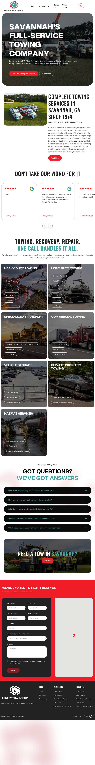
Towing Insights (64, 6)
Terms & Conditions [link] (17, 716)
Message (14, 644)
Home (33, 6)
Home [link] (41, 691)
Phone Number (37, 613)
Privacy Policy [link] (5, 716)
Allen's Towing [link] (58, 695)
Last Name (35, 603)
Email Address (16, 613)
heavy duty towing (62, 144)
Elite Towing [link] (57, 703)
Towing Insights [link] (44, 699)
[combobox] (27, 638)
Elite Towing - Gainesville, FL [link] (62, 706)
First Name (14, 603)
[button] (44, 6)
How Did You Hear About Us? (21, 634)
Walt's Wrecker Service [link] (61, 699)
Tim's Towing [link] (58, 691)
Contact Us (56, 6)
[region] (19, 194)
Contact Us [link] (42, 695)
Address (14, 624)
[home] (14, 6)
